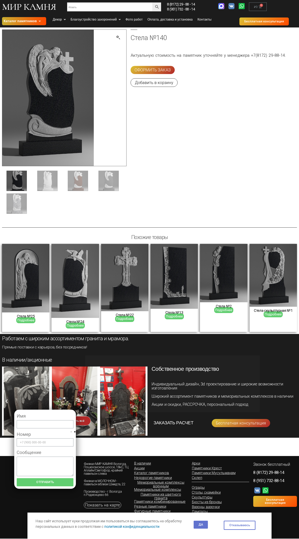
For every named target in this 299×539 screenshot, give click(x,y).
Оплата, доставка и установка (170, 19)
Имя (21, 416)
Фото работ (134, 19)
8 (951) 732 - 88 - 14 (181, 9)
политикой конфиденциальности (131, 526)
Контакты (205, 19)
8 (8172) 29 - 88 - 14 (181, 4)
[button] (264, 21)
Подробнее (25, 320)
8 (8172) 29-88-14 (268, 472)
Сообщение (29, 452)
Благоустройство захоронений (94, 19)
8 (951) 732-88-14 (268, 480)
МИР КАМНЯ (29, 6)
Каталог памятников (20, 21)
